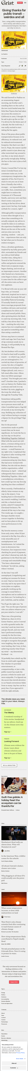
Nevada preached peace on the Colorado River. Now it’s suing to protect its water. (13, 951)
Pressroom (4, 1024)
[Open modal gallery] (14, 83)
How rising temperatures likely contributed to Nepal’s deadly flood (13, 939)
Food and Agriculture (6, 1003)
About (3, 1013)
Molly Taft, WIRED (5, 944)
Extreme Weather (5, 1001)
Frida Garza (7, 916)
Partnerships (4, 1021)
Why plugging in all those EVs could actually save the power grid (13, 878)
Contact (3, 1017)
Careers (3, 1019)
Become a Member (6, 1038)
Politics (3, 994)
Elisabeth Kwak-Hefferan (7, 810)
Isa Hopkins (4, 54)
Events (3, 1036)
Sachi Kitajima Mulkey (7, 861)
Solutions (3, 997)
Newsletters (4, 1033)
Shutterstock (4, 50)
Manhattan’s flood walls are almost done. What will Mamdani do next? (12, 844)
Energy (3, 992)
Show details (19, 1058)
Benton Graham (5, 871)
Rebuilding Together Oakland (13, 438)
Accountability (5, 999)
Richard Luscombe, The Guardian (10, 931)
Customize (13, 1067)
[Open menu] (25, 3)
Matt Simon (4, 883)
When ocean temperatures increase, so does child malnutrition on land (11, 910)
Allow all (14, 1063)
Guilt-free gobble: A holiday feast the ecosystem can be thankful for (12, 801)
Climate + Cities (23, 62)
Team (2, 1015)
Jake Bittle (7, 851)
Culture (18, 810)
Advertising (4, 1040)
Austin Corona (5, 956)
